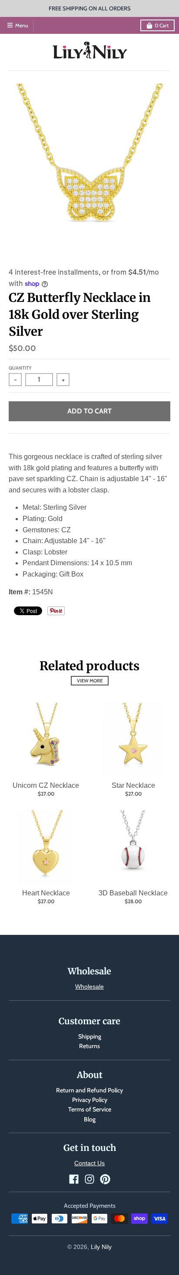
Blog (90, 1119)
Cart (162, 25)
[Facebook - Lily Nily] (74, 1179)
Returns (89, 1046)
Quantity (20, 368)
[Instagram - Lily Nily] (89, 1179)
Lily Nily (101, 1246)
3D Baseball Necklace (133, 893)
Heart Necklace (46, 893)
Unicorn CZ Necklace (46, 785)
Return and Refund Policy (89, 1090)
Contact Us (89, 1163)
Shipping (89, 1036)
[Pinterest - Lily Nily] (105, 1179)
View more (90, 681)
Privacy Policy (89, 1100)
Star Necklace (133, 785)
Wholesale (89, 986)
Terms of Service (89, 1109)
